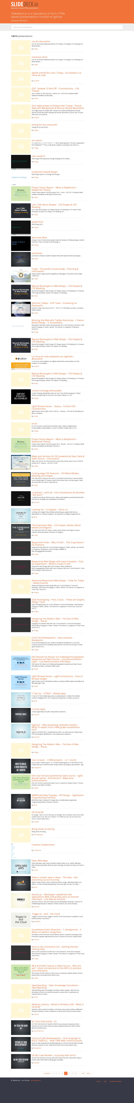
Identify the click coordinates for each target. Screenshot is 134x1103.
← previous (46, 1073)
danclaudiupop (38, 834)
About (98, 1081)
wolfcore (36, 1014)
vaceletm (36, 81)
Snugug (36, 130)
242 (83, 1073)
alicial (35, 517)
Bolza (35, 887)
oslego (36, 49)
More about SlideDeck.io (19, 20)
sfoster (36, 870)
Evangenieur (37, 767)
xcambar (36, 822)
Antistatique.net (36, 1080)
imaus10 (36, 939)
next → (89, 1073)
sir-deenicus (37, 850)
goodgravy (37, 921)
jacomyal (36, 502)
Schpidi (36, 98)
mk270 (36, 997)
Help (105, 1081)
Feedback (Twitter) (115, 1081)
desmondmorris (39, 1031)
